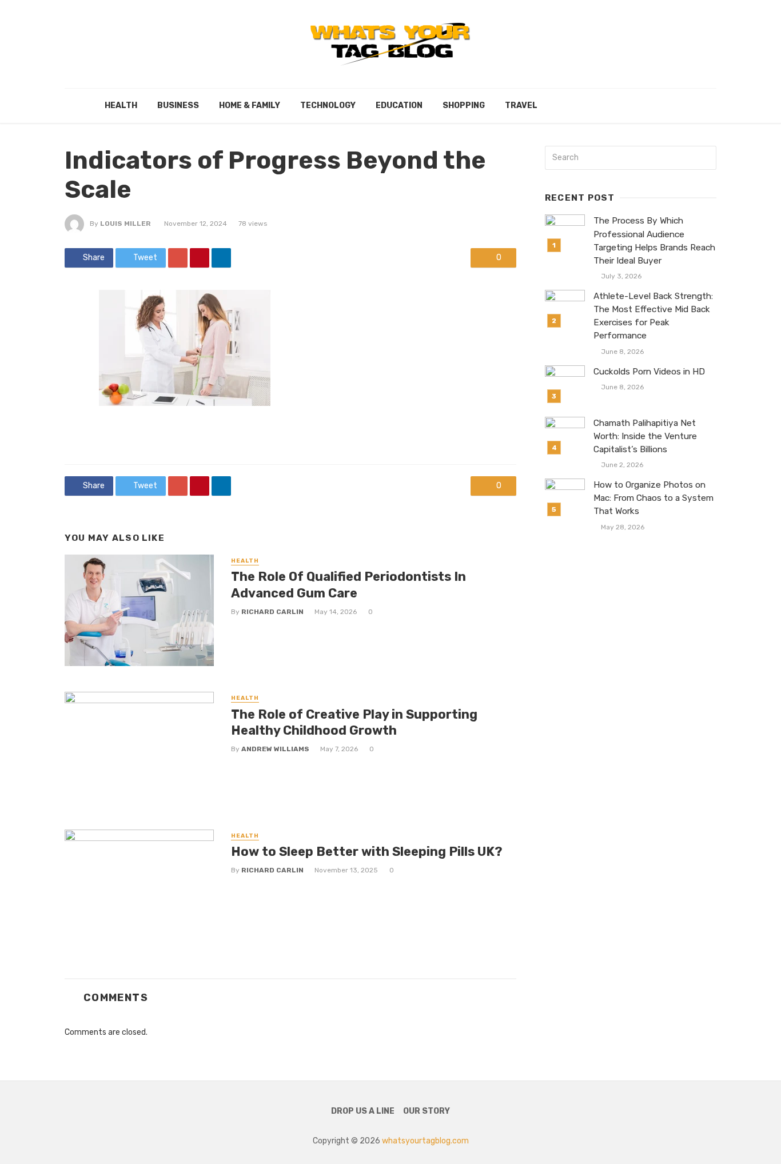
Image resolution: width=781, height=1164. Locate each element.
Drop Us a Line (363, 1111)
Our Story (426, 1111)
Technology (328, 105)
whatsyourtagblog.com (425, 1141)
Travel (521, 105)
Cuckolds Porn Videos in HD (649, 371)
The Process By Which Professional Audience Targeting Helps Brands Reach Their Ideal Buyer (654, 240)
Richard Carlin (272, 612)
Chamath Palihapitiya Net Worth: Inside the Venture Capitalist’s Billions (645, 436)
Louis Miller (125, 224)
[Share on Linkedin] (221, 258)
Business (178, 105)
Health (121, 105)
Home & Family (249, 105)
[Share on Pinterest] (199, 258)
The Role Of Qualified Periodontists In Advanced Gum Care (348, 584)
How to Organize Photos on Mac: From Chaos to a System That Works (653, 498)
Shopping (464, 105)
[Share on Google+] (178, 258)
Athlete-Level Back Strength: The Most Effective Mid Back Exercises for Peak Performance (653, 316)
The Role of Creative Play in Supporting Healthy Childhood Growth (354, 722)
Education (399, 105)
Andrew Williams (275, 749)
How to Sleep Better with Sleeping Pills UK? (367, 851)
